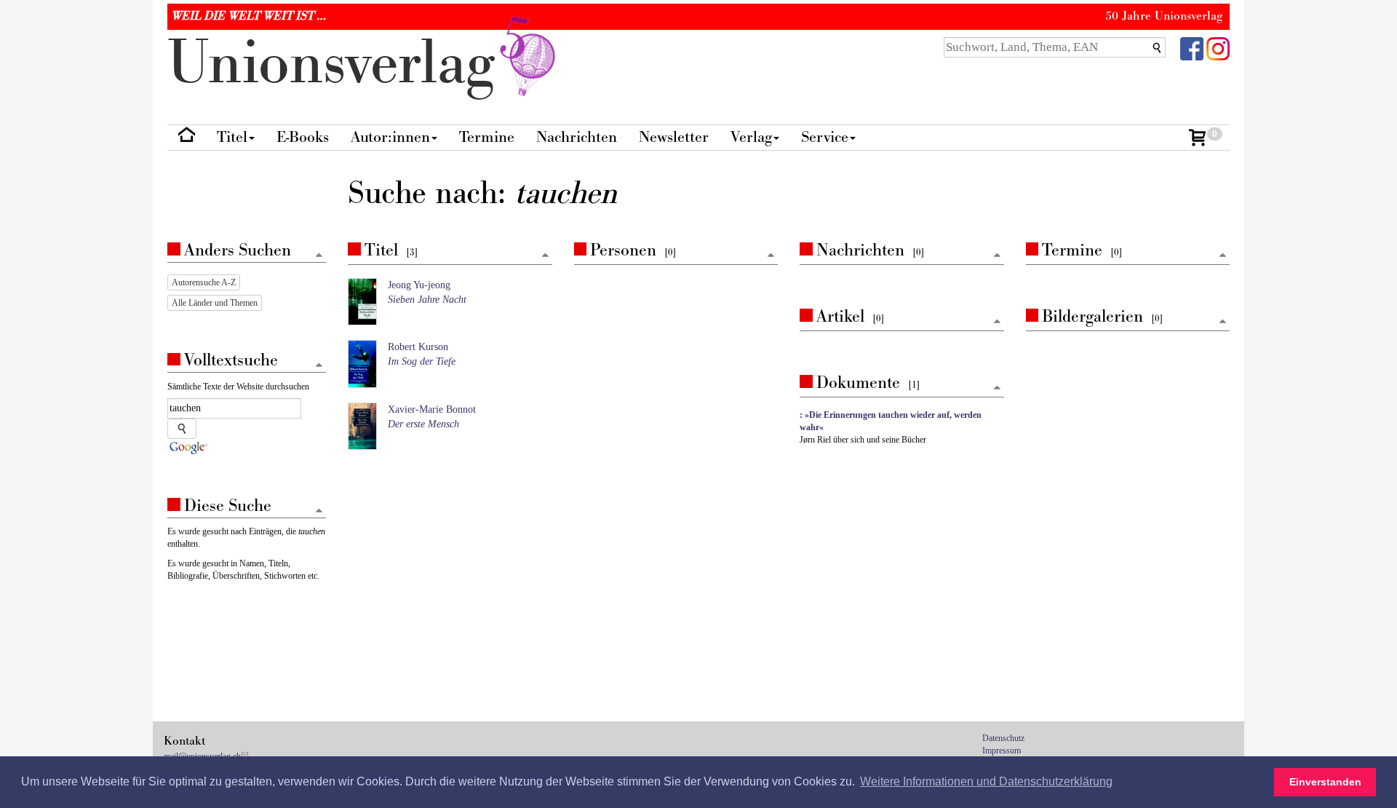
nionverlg (339, 63)
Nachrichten (576, 137)
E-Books (302, 137)
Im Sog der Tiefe (421, 361)
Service (824, 137)
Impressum (1001, 750)
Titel (232, 137)
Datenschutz (1003, 738)
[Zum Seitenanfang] (545, 256)
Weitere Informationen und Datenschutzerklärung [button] (986, 781)
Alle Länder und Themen (215, 303)
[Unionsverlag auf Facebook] (1191, 47)
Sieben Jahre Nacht (427, 299)
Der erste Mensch (423, 424)
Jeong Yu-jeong (419, 285)
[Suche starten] (181, 429)
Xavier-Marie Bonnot (432, 409)
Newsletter (674, 137)
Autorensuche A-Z (204, 282)
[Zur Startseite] (186, 138)
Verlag (751, 137)
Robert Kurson (418, 346)
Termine (486, 137)
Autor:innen (390, 137)
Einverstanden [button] (1325, 782)
